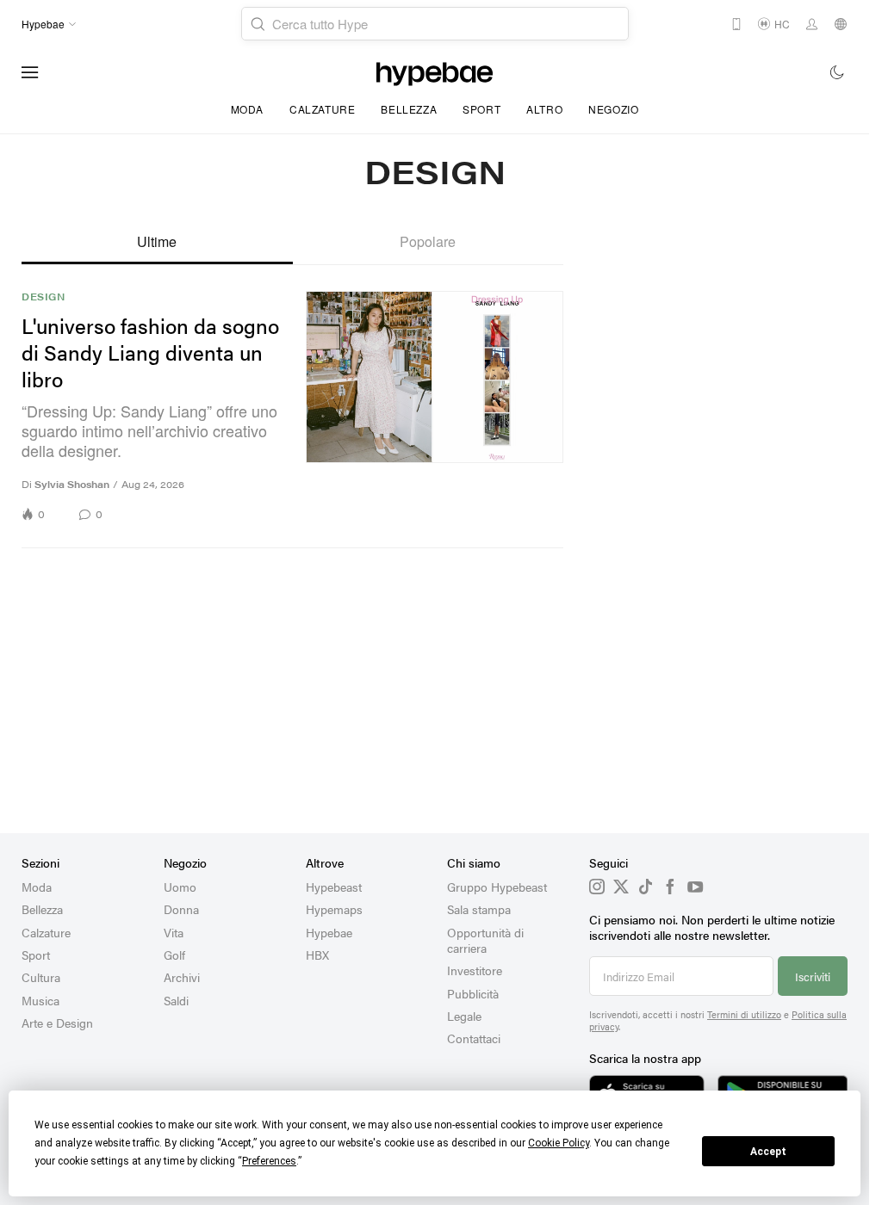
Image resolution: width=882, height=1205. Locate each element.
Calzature (322, 109)
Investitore (474, 970)
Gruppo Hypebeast (497, 886)
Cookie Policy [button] (558, 1143)
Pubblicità (473, 993)
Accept (768, 1152)
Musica (40, 1000)
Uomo (180, 886)
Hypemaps (334, 909)
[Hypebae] (434, 72)
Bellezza (409, 109)
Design (43, 297)
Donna (181, 909)
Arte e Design (57, 1022)
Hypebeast (334, 886)
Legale (464, 1015)
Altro (544, 109)
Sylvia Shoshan (71, 484)
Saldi (176, 1000)
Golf (174, 954)
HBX (317, 954)
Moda (247, 109)
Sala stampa (479, 909)
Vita (173, 932)
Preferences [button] (269, 1161)
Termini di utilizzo (744, 1014)
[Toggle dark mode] (837, 72)
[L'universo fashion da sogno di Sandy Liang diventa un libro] (435, 406)
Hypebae (329, 932)
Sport (481, 109)
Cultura (41, 977)
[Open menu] (30, 72)
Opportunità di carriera (485, 940)
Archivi (182, 977)
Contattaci (473, 1038)
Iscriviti (812, 976)
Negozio (613, 109)
